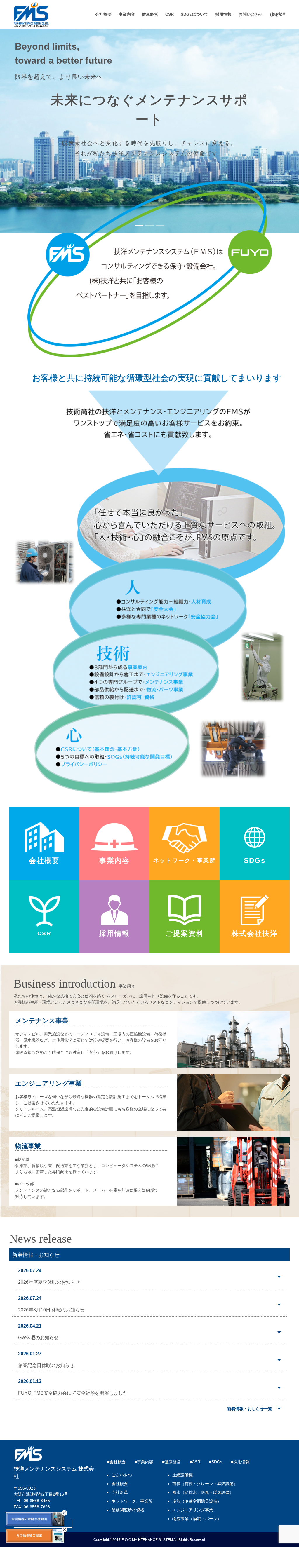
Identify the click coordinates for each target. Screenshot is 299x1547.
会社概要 (103, 14)
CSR (169, 14)
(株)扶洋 (277, 14)
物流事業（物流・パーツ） (196, 1519)
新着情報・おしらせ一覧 (249, 1408)
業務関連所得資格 (128, 1510)
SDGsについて (194, 14)
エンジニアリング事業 (192, 1510)
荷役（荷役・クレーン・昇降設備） (205, 1484)
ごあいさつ (122, 1475)
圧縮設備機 (182, 1475)
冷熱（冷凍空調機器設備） (196, 1501)
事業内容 (127, 14)
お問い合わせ (251, 14)
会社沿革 (120, 1492)
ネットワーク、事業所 (132, 1501)
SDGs (216, 1462)
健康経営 (150, 14)
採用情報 (223, 14)
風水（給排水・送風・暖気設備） (203, 1492)
